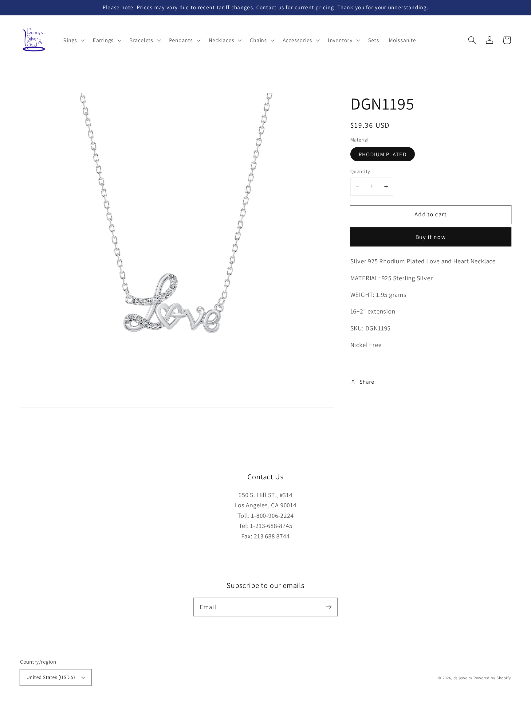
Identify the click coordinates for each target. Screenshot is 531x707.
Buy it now (430, 237)
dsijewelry (463, 678)
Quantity (360, 171)
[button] (472, 40)
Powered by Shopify (492, 678)
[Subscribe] (328, 607)
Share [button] (367, 381)
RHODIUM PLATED (383, 154)
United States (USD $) (50, 677)
